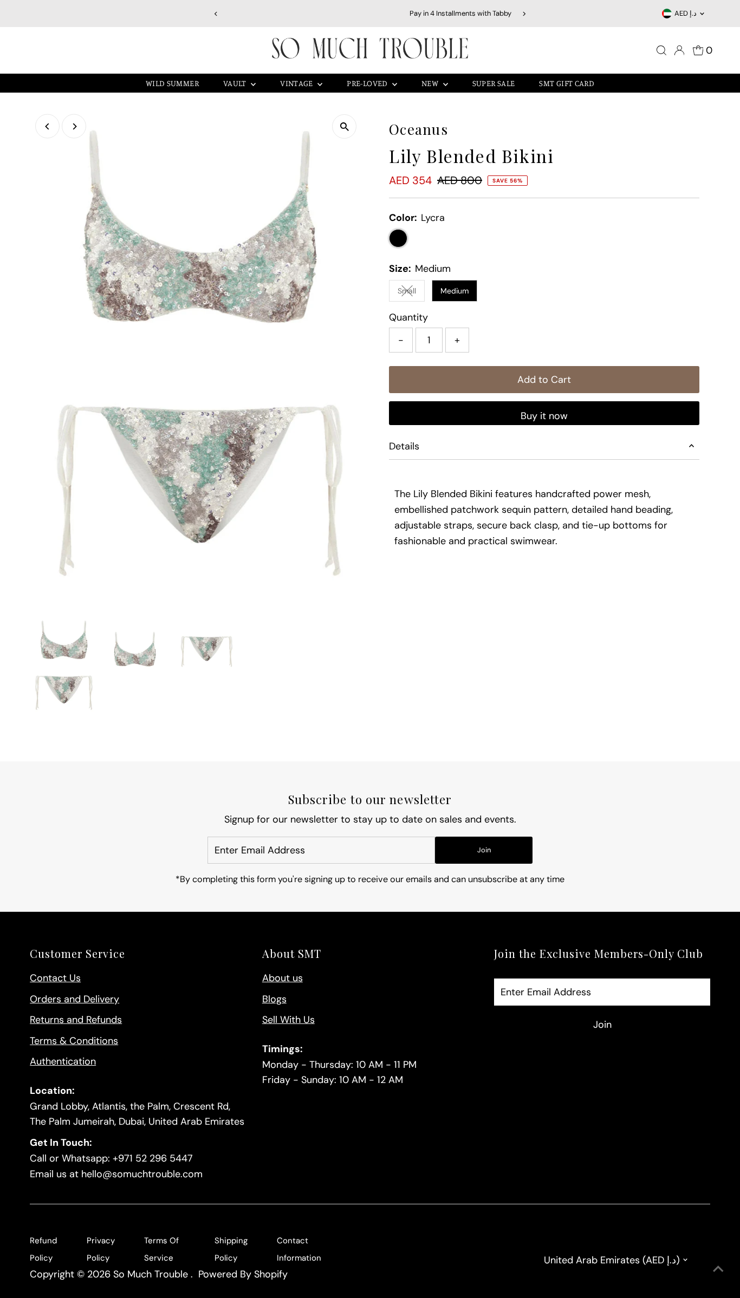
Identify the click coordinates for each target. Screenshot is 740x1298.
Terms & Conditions (74, 1040)
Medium (454, 291)
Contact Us (55, 977)
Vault (235, 83)
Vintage (297, 83)
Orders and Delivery (74, 999)
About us (282, 977)
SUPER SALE (493, 83)
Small (411, 292)
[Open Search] (661, 50)
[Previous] (216, 14)
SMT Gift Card (566, 83)
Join (484, 850)
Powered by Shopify (243, 1274)
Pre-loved (368, 83)
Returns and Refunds (76, 1019)
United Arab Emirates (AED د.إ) (612, 1260)
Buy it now (544, 415)
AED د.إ (685, 13)
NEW (430, 83)
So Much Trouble (152, 1274)
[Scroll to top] (718, 1268)
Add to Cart (544, 379)
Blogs (274, 999)
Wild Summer (172, 83)
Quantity (408, 317)
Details (404, 446)
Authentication (63, 1061)
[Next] (523, 14)
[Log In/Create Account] (679, 50)
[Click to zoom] (344, 126)
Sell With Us (288, 1019)
